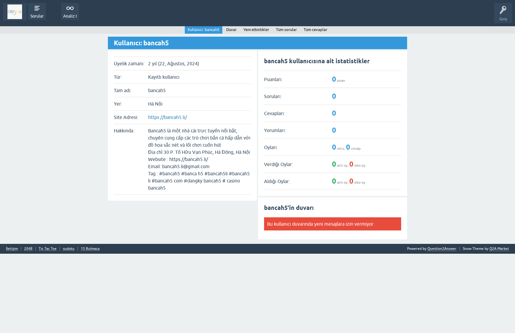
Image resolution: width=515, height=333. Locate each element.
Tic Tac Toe (48, 249)
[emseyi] (15, 12)
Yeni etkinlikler (256, 29)
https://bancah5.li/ (167, 117)
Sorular (37, 16)
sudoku (69, 249)
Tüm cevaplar (315, 29)
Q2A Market (499, 249)
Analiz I (70, 16)
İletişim (12, 249)
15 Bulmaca (90, 249)
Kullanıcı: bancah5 (203, 29)
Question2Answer (442, 249)
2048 (28, 249)
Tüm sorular (286, 29)
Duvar (231, 29)
